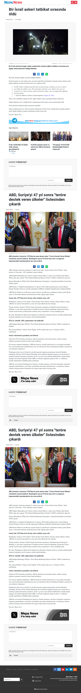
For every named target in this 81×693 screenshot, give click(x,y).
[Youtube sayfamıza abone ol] (63, 669)
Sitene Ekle (35, 669)
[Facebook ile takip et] (55, 669)
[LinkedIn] (42, 74)
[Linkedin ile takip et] (67, 669)
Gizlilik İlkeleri (27, 669)
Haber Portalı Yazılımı (41, 689)
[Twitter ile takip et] (59, 669)
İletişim (20, 669)
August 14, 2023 (49, 95)
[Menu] (75, 2)
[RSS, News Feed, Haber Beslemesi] (75, 669)
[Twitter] (38, 74)
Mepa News (9, 19)
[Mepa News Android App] (37, 677)
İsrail (13, 153)
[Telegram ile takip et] (71, 669)
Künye (14, 669)
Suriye (17, 209)
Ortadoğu (18, 19)
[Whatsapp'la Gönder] (46, 74)
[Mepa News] (13, 2)
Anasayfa (8, 669)
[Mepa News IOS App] (37, 680)
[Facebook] (34, 74)
